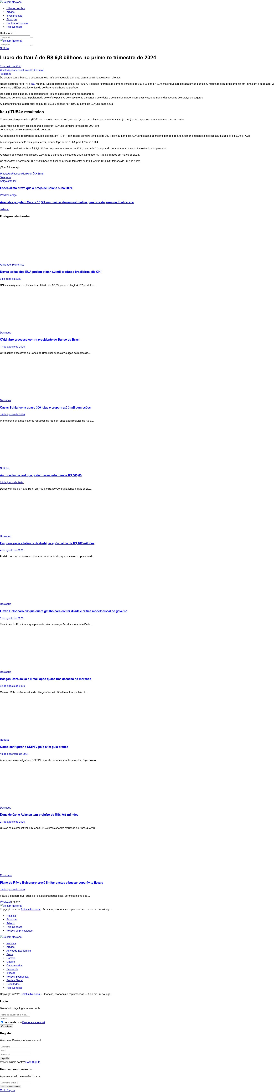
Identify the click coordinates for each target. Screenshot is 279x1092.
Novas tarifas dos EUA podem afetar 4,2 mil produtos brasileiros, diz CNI (50, 271)
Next (8, 902)
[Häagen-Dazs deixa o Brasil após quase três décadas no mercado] (139, 649)
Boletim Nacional (31, 909)
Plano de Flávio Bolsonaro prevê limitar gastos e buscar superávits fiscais (51, 882)
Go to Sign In (32, 1062)
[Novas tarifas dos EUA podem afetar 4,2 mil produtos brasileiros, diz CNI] (139, 242)
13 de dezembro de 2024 (14, 754)
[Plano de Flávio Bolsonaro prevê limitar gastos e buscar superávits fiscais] (139, 852)
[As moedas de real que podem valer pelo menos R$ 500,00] (139, 445)
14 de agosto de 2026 (12, 414)
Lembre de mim (13, 1022)
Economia (6, 875)
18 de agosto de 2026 (12, 889)
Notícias (4, 48)
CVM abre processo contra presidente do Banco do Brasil (40, 339)
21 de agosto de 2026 (12, 821)
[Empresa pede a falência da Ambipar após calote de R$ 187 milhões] (139, 513)
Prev (2, 902)
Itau (33, 84)
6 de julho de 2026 (10, 279)
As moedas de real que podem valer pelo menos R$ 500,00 (41, 475)
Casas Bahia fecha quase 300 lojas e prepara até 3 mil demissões (45, 407)
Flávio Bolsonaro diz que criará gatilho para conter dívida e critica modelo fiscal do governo (63, 611)
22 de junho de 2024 (12, 482)
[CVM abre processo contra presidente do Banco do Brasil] (139, 310)
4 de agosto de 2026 (11, 550)
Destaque (5, 332)
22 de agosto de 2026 (12, 686)
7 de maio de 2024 (10, 66)
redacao (4, 209)
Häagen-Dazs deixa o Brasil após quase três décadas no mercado (45, 679)
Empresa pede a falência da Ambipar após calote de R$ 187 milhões (47, 543)
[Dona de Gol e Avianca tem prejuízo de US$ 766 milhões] (139, 785)
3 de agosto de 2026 (11, 618)
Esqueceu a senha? (33, 1022)
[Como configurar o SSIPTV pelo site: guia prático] (139, 717)
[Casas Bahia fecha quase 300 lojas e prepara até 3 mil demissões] (139, 377)
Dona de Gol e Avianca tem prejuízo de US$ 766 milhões (39, 814)
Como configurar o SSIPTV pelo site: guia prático (34, 746)
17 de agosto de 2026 (12, 346)
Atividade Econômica (12, 264)
